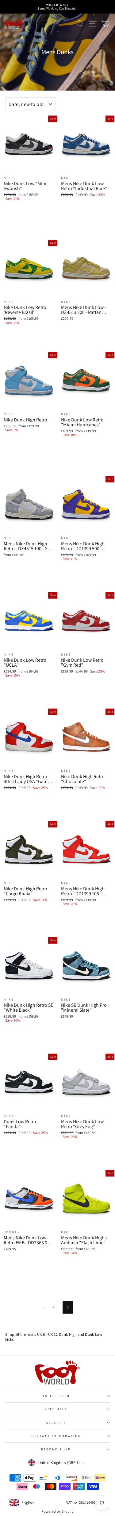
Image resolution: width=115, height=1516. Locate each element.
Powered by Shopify (57, 1511)
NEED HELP (56, 1409)
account (56, 1422)
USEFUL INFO (56, 1396)
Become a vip (56, 1449)
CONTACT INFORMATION (56, 1436)
